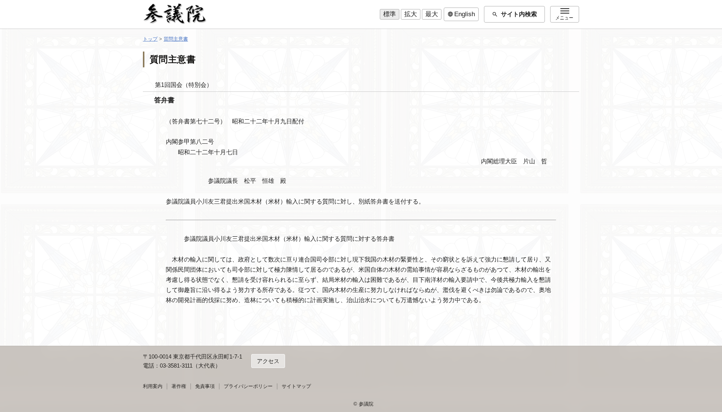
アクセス (268, 361)
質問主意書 (176, 39)
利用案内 (152, 386)
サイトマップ (296, 386)
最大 (431, 14)
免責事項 (205, 386)
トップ (150, 39)
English (461, 14)
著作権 (178, 386)
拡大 (410, 14)
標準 (389, 14)
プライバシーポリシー (248, 386)
